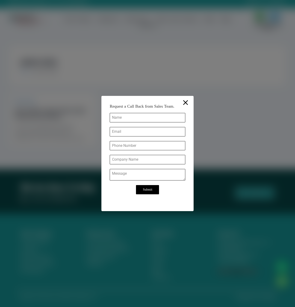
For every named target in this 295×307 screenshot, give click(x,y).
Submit (147, 189)
